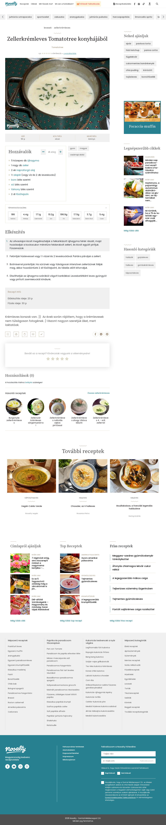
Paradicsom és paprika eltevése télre (63, 653)
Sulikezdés (149, 157)
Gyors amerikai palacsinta (89, 559)
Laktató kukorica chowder (97, 675)
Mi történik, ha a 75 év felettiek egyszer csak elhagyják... (152, 216)
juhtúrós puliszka (98, 16)
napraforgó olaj (25, 170)
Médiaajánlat (69, 759)
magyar (83, 148)
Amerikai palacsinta (17, 707)
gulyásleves (143, 257)
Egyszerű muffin (15, 651)
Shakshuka (51, 720)
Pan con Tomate (54, 649)
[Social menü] (139, 4)
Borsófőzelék (13, 679)
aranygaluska (77, 16)
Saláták (128, 698)
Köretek (128, 702)
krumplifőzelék (88, 596)
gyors (72, 148)
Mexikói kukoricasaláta (96, 715)
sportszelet (43, 16)
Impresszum (68, 756)
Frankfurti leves (15, 646)
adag (53, 152)
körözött (147, 70)
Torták (127, 688)
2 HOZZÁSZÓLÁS (70, 53)
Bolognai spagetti (16, 688)
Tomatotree (57, 47)
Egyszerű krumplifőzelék (18, 665)
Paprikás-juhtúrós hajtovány (59, 716)
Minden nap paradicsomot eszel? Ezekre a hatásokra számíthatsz (151, 166)
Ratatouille (51, 725)
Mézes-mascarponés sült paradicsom (58, 659)
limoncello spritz (143, 16)
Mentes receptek (132, 660)
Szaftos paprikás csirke (57, 706)
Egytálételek (130, 679)
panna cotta (151, 50)
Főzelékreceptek (132, 669)
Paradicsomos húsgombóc (20, 693)
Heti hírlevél (126, 773)
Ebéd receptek (131, 646)
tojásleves (131, 76)
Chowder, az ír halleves (83, 506)
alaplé (17, 175)
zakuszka (59, 16)
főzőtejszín (22, 194)
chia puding (132, 70)
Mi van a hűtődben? (64, 4)
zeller (26, 165)
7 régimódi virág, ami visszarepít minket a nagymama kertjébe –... (40, 563)
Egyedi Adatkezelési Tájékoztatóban (120, 797)
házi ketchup (132, 50)
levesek (48, 27)
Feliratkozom (147, 761)
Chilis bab (12, 683)
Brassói (11, 698)
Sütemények (130, 655)
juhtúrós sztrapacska (20, 16)
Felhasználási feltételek (73, 747)
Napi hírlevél (110, 773)
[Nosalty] (11, 4)
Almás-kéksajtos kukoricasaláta (100, 711)
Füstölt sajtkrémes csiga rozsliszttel (133, 609)
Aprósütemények (132, 651)
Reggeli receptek (132, 707)
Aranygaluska (14, 655)
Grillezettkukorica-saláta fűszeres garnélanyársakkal (101, 686)
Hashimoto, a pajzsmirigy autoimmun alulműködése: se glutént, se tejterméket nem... (152, 192)
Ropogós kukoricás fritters (97, 652)
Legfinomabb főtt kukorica (98, 647)
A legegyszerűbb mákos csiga (130, 578)
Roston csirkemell (16, 702)
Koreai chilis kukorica (95, 671)
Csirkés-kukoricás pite (96, 701)
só (12, 184)
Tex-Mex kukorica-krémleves (99, 666)
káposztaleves (132, 273)
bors (13, 179)
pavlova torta (143, 43)
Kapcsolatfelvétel (71, 753)
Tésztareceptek (132, 693)
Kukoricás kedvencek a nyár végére (100, 641)
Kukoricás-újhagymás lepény (99, 692)
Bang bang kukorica (94, 657)
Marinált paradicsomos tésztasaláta (63, 689)
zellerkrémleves (62, 27)
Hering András (134, 516)
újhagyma (33, 160)
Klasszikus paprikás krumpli (59, 702)
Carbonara (13, 712)
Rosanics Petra (83, 513)
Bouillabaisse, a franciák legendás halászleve (134, 507)
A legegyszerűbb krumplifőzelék (90, 600)
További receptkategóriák (136, 712)
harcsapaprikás (121, 16)
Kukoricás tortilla (93, 697)
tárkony (15, 189)
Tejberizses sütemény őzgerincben (132, 588)
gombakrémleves (146, 265)
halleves (129, 265)
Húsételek (129, 674)
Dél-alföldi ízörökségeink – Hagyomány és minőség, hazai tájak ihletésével (40, 604)
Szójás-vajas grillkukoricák (97, 661)
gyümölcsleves (88, 575)
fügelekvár (131, 56)
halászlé (129, 257)
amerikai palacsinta (90, 555)
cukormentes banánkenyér (140, 63)
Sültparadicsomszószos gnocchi (61, 685)
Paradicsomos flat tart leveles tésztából (60, 671)
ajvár (128, 43)
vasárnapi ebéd (77, 154)
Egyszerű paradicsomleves (20, 660)
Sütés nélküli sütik (132, 665)
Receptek (24, 4)
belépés (28, 382)
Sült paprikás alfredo (56, 711)
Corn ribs (90, 680)
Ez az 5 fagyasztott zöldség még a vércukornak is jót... (39, 584)
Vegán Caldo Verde (31, 506)
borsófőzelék (148, 76)
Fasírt (10, 674)
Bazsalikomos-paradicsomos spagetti (60, 679)
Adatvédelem (69, 750)
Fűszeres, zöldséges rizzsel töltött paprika (62, 695)
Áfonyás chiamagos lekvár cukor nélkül (131, 567)
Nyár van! (149, 179)
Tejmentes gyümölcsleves (89, 580)
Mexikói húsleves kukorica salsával (101, 706)
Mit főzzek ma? (46, 4)
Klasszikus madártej (17, 669)
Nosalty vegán (31, 513)
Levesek (128, 683)
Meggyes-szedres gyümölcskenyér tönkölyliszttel (132, 557)
